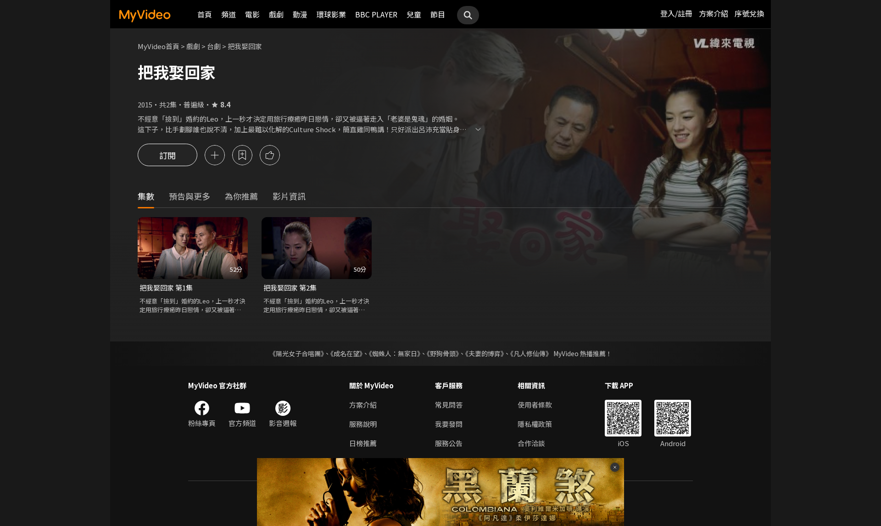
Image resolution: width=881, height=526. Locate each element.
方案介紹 (713, 13)
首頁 (204, 14)
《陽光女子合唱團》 (296, 353)
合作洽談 (531, 443)
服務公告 (449, 443)
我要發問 (449, 424)
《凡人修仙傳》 (531, 353)
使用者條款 (535, 404)
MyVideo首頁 (158, 46)
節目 (437, 14)
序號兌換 (749, 13)
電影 (252, 14)
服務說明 (363, 424)
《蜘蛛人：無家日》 (394, 353)
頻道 (228, 14)
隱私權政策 (535, 424)
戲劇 (276, 14)
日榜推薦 (363, 443)
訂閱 (167, 155)
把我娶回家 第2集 (290, 287)
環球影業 (331, 14)
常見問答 (449, 404)
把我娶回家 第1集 (166, 287)
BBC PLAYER (376, 14)
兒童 (414, 14)
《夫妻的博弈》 (484, 353)
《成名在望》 (346, 353)
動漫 (300, 14)
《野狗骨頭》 (443, 353)
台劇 (214, 46)
